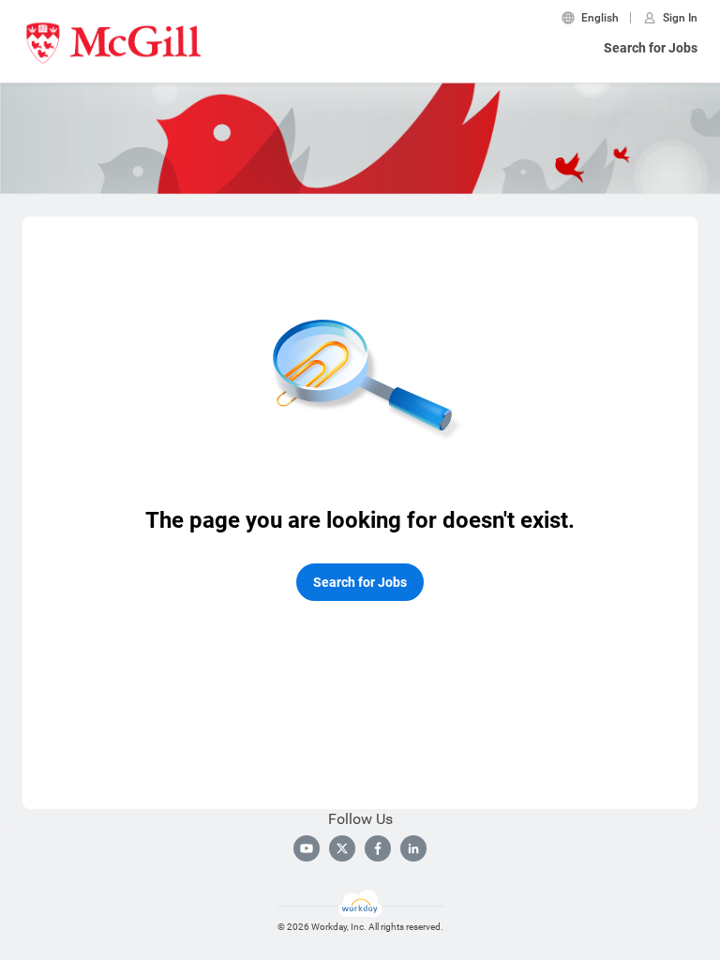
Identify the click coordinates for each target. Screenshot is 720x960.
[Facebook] (378, 848)
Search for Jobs (651, 47)
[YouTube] (306, 848)
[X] (342, 848)
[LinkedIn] (413, 848)
